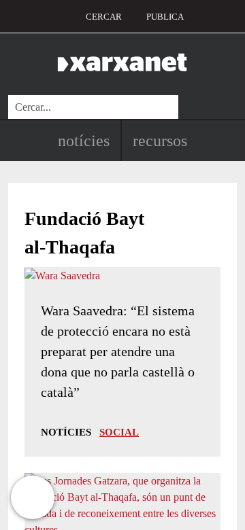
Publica (165, 17)
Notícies (84, 140)
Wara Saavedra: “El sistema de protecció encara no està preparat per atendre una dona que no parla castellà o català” (118, 351)
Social (119, 432)
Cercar (104, 17)
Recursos (160, 140)
